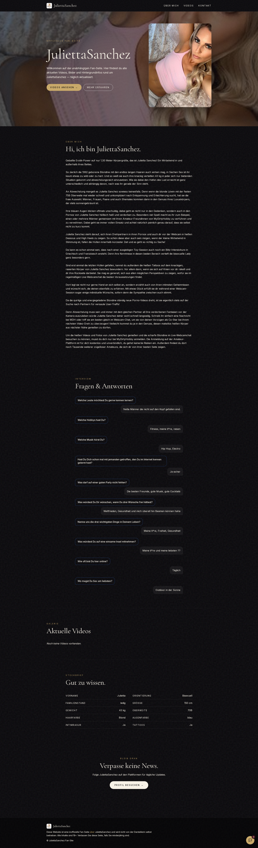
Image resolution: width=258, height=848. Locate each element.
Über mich (171, 5)
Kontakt (204, 5)
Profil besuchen (129, 785)
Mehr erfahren (98, 87)
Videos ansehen (64, 87)
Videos (189, 5)
